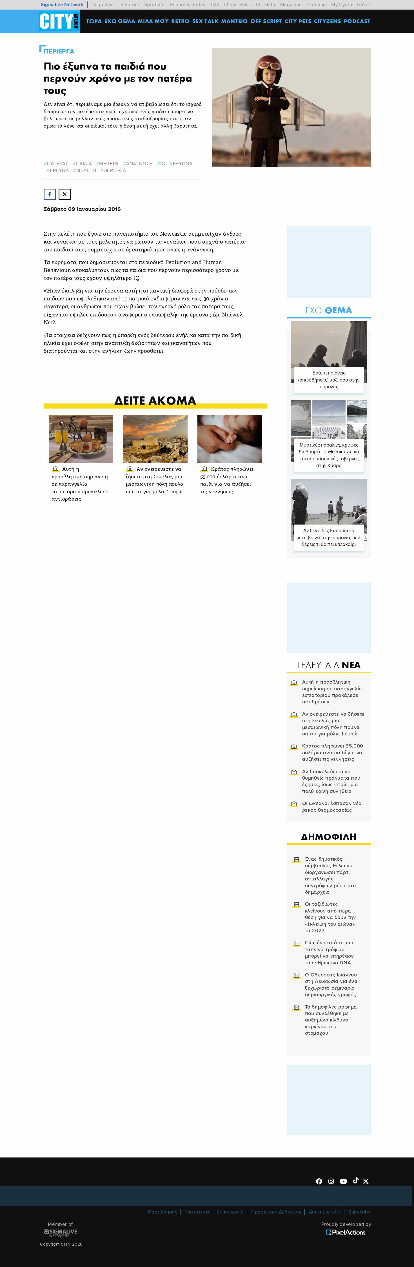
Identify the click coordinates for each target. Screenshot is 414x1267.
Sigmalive (104, 5)
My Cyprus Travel (350, 5)
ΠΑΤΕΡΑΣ (57, 164)
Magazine (291, 5)
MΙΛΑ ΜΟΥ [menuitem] (153, 21)
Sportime (154, 5)
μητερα (109, 164)
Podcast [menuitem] (357, 21)
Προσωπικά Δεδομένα (276, 1212)
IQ (162, 164)
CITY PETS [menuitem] (298, 21)
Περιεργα (59, 51)
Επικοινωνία (230, 1212)
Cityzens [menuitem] (327, 21)
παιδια (84, 164)
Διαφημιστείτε (325, 1212)
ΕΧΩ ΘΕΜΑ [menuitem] (119, 21)
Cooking (316, 5)
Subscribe (359, 1212)
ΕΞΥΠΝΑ (182, 164)
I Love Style (237, 5)
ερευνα (59, 170)
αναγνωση (139, 164)
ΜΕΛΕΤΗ (86, 170)
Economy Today (188, 5)
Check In (265, 5)
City (215, 5)
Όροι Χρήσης (162, 1212)
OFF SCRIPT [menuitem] (266, 21)
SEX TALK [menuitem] (205, 21)
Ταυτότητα (197, 1212)
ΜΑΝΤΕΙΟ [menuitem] (234, 21)
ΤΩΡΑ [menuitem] (94, 21)
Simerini (130, 5)
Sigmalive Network (62, 5)
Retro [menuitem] (180, 21)
